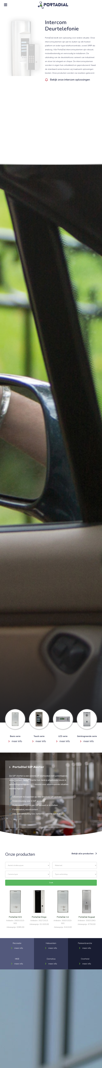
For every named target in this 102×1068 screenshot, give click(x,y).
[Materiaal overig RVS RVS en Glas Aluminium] (74, 865)
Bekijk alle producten (83, 853)
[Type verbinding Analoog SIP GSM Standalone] (74, 874)
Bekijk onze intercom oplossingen (70, 79)
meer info (17, 741)
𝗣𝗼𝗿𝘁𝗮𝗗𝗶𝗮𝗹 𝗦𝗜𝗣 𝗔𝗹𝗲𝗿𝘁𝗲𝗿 (28, 767)
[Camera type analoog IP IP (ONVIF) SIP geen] (27, 874)
